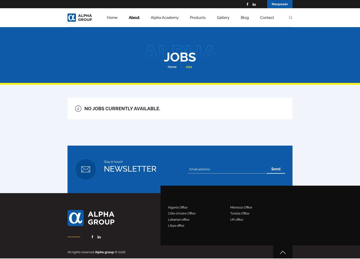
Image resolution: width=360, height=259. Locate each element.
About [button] (134, 17)
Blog (245, 17)
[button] (290, 17)
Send (275, 169)
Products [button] (198, 17)
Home (112, 17)
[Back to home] (80, 17)
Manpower (280, 4)
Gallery (223, 17)
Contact (267, 17)
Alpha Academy (165, 17)
